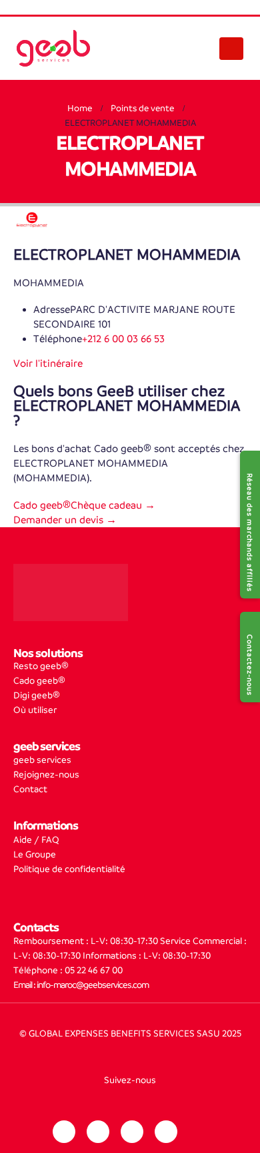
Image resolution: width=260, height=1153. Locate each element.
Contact (30, 789)
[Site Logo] (53, 48)
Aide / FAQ (36, 840)
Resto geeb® (41, 666)
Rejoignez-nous (46, 775)
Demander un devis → (65, 519)
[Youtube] (166, 1131)
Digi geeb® (36, 695)
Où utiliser (35, 710)
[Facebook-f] (132, 1131)
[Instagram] (98, 1131)
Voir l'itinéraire (48, 363)
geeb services (42, 760)
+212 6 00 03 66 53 (123, 338)
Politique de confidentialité (69, 869)
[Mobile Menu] (231, 48)
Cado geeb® (39, 681)
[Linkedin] (64, 1131)
